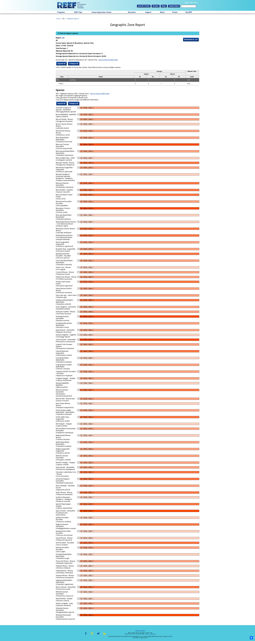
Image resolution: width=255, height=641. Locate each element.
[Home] (71, 5)
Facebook (85, 634)
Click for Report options (68, 33)
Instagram (92, 634)
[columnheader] (160, 71)
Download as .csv (191, 39)
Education (132, 12)
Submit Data (174, 6)
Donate (155, 6)
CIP (63, 38)
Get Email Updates (140, 630)
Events (175, 12)
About (162, 12)
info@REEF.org (152, 634)
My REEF (189, 12)
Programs (61, 12)
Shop (164, 6)
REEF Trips (78, 12)
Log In (187, 2)
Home (58, 19)
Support (148, 12)
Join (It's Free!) (143, 6)
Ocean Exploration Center (101, 12)
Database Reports (73, 19)
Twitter (98, 634)
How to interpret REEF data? (108, 60)
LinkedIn (104, 634)
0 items (195, 2)
